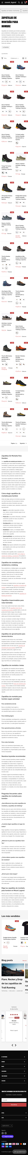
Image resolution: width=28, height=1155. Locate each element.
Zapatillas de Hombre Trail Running (10, 10)
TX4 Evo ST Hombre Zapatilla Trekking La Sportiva (21, 424)
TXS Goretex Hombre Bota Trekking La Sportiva (7, 197)
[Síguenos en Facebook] (3, 1133)
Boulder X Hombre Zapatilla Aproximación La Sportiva (20, 358)
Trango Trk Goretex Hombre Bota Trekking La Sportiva (7, 167)
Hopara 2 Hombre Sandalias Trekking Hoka (20, 165)
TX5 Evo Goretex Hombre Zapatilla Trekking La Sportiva (7, 392)
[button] (13, 1045)
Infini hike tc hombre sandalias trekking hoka (7, 325)
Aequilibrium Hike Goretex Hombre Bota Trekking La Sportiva (21, 258)
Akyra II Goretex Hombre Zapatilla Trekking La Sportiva (7, 76)
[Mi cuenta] (22, 2)
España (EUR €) (5, 1125)
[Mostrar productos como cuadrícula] (23, 58)
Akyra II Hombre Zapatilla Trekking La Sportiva (21, 76)
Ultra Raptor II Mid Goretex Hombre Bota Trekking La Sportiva (7, 293)
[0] (25, 2)
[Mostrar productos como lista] (25, 58)
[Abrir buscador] (19, 2)
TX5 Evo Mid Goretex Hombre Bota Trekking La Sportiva (7, 424)
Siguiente (22, 443)
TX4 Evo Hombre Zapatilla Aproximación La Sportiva (6, 259)
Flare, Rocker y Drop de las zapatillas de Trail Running (12, 983)
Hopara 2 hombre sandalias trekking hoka (6, 225)
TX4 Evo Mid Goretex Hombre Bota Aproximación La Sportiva (7, 358)
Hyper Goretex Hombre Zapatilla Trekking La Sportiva (21, 328)
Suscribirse (14, 1104)
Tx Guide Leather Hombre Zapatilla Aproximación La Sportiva (20, 137)
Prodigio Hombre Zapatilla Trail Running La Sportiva (9, 938)
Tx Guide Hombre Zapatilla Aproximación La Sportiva (20, 393)
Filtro (5, 58)
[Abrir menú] (2, 2)
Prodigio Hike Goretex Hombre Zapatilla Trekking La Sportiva (21, 197)
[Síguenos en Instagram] (6, 1133)
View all (24, 960)
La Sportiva (6, 47)
